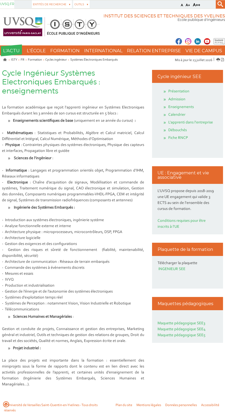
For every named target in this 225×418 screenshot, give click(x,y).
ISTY (14, 60)
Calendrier (176, 115)
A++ (196, 5)
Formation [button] (65, 50)
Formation (35, 60)
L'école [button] (36, 50)
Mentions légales (148, 405)
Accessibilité (210, 405)
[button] (11, 50)
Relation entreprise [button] (154, 50)
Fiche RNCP (178, 138)
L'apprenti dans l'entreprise (190, 123)
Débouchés (177, 130)
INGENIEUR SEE (171, 269)
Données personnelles (181, 405)
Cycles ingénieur (56, 60)
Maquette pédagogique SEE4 (181, 329)
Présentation (178, 91)
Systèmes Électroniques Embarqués (94, 60)
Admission (176, 99)
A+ (188, 5)
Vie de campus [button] (203, 50)
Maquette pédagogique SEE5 (181, 335)
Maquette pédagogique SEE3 (181, 323)
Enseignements (181, 107)
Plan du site (124, 405)
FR (22, 60)
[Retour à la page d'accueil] (50, 27)
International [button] (103, 50)
